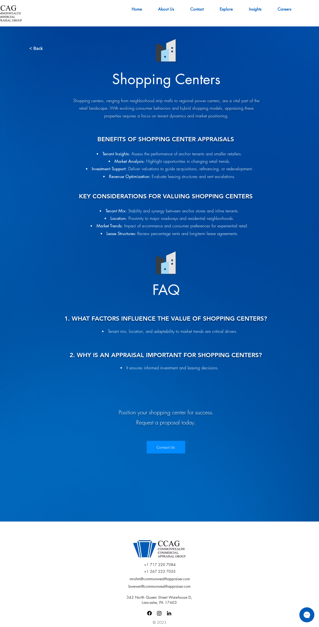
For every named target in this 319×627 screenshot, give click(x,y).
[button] (259, 9)
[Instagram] (159, 613)
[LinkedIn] (169, 613)
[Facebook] (149, 613)
